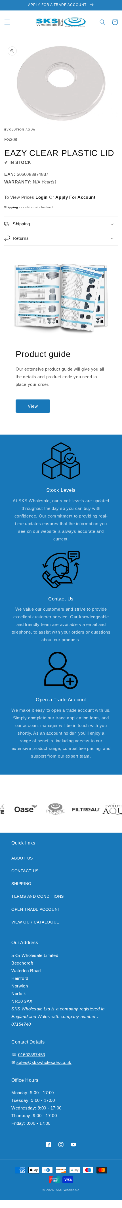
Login (41, 197)
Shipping (11, 207)
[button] (7, 22)
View (33, 406)
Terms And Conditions (37, 896)
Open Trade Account (35, 909)
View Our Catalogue (35, 922)
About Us (22, 858)
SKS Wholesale (67, 1190)
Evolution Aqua (19, 129)
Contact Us (25, 871)
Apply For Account (75, 197)
